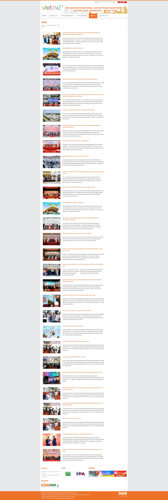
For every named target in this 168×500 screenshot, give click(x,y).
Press (43, 25)
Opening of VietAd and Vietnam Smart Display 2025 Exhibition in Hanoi (80, 79)
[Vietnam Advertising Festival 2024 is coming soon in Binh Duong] (51, 116)
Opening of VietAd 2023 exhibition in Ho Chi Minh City (76, 140)
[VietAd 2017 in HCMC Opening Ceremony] (51, 332)
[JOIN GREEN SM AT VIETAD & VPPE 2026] (51, 54)
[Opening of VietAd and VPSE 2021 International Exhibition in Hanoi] (51, 193)
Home (44, 15)
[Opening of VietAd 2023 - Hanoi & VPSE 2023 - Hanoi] (51, 162)
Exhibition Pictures (51, 25)
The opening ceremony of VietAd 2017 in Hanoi (74, 357)
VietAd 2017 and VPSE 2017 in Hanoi (72, 418)
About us (53, 15)
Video (58, 25)
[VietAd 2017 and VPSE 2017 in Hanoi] (51, 424)
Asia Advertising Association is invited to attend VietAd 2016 (78, 434)
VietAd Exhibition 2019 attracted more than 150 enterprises (77, 233)
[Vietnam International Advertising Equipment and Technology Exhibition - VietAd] (51, 378)
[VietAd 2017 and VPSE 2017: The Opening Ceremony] (51, 347)
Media (93, 15)
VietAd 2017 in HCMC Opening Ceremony (73, 326)
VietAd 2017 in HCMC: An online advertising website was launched (79, 295)
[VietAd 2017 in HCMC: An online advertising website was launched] (51, 301)
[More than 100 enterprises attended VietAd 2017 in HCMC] (51, 316)
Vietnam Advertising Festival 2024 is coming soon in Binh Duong (79, 110)
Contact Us (103, 15)
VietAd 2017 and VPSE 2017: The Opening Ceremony (76, 341)
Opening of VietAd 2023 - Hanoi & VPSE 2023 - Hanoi (76, 156)
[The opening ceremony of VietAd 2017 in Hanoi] (51, 363)
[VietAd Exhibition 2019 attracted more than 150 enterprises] (51, 239)
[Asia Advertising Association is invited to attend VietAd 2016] (51, 440)
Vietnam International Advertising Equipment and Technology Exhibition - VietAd (82, 372)
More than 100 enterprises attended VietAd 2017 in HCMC (77, 310)
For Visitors (82, 15)
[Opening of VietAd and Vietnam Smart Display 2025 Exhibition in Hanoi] (51, 85)
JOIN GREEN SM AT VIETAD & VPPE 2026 (73, 48)
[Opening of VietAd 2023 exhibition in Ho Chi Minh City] (51, 147)
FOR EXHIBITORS (67, 15)
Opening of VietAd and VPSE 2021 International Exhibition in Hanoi (79, 187)
